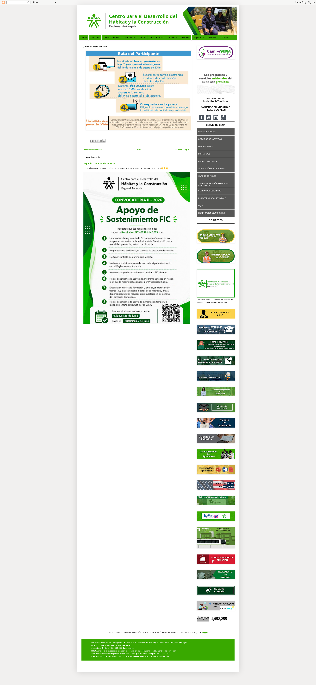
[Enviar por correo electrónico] (91, 141)
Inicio (84, 37)
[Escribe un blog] (94, 141)
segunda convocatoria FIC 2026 (99, 163)
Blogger (205, 633)
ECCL (142, 37)
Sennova (213, 37)
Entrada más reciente (93, 150)
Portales (186, 37)
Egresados (199, 37)
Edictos (225, 37)
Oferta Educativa (112, 37)
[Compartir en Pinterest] (104, 141)
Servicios (172, 37)
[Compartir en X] (97, 141)
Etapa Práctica (157, 37)
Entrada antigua (182, 150)
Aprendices (130, 37)
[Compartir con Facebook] (101, 141)
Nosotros (95, 37)
